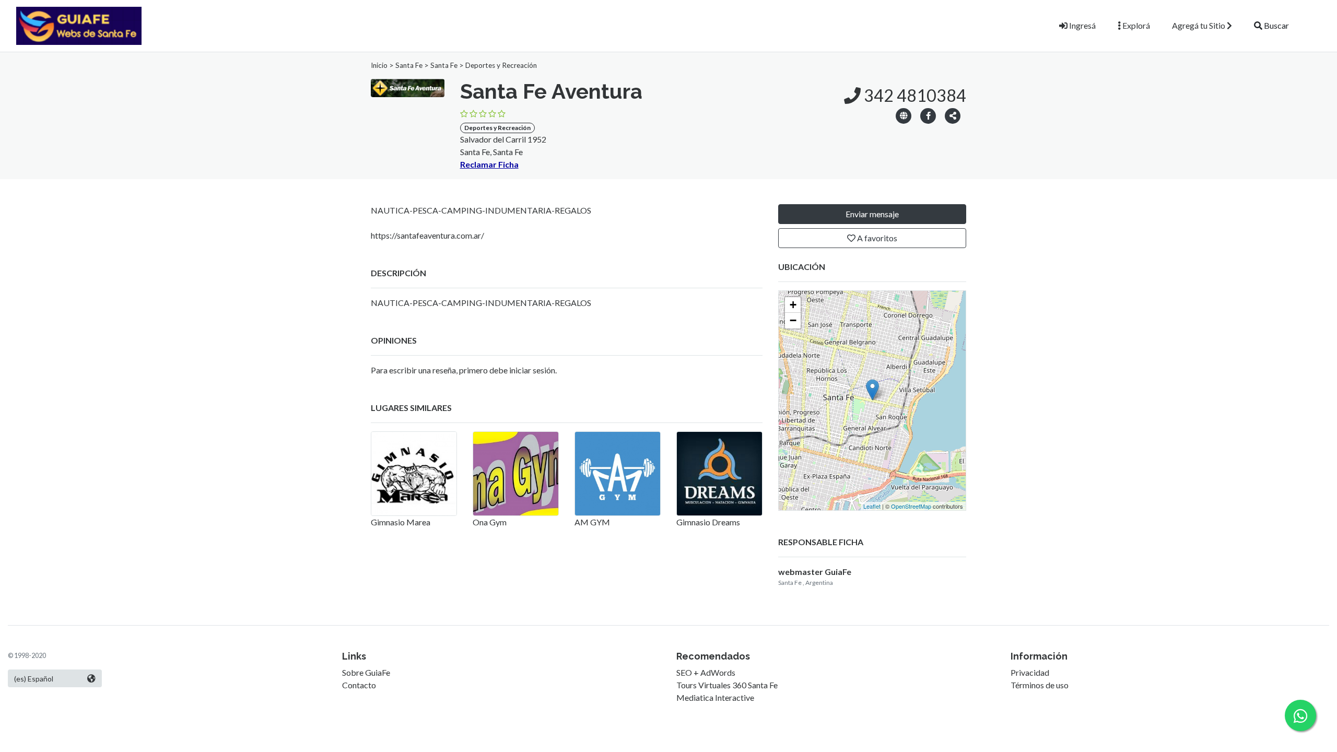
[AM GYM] (617, 473)
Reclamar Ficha (489, 164)
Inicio (379, 65)
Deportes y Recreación (501, 65)
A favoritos (876, 238)
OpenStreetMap (911, 506)
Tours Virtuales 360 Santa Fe (727, 685)
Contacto (359, 685)
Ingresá (1082, 25)
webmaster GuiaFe (814, 572)
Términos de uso (1040, 685)
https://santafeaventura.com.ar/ (427, 235)
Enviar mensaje (872, 214)
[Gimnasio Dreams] (719, 473)
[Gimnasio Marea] (413, 473)
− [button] (793, 320)
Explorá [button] (1135, 25)
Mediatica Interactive (715, 697)
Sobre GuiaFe (366, 672)
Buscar (1275, 25)
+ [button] (793, 304)
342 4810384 (913, 95)
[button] (952, 115)
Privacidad (1030, 672)
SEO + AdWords (705, 672)
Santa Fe (409, 65)
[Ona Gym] (515, 473)
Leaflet (872, 506)
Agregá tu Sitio (1199, 25)
